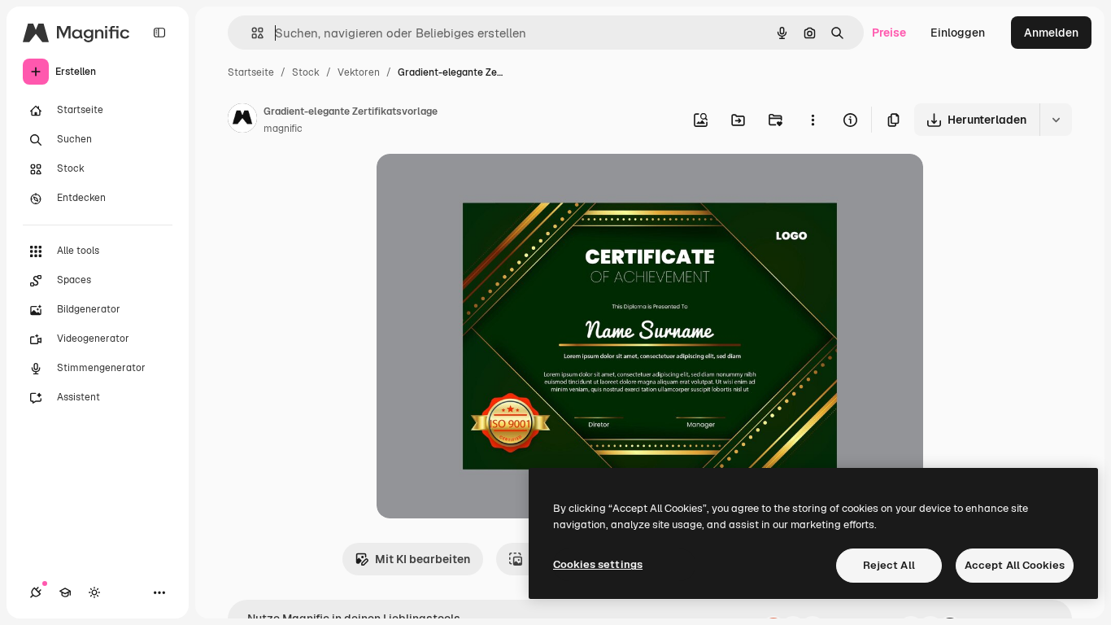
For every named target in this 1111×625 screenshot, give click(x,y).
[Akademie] (65, 592)
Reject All (889, 565)
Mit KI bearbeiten (422, 559)
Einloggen (957, 32)
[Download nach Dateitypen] (1055, 119)
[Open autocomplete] (251, 33)
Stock (306, 72)
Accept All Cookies (1015, 565)
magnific (283, 128)
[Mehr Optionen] (812, 119)
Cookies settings (598, 564)
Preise (889, 32)
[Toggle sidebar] (159, 33)
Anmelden (1051, 32)
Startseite (251, 72)
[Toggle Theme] (94, 592)
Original (480, 185)
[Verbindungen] (36, 592)
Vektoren (359, 72)
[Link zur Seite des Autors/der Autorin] (242, 120)
